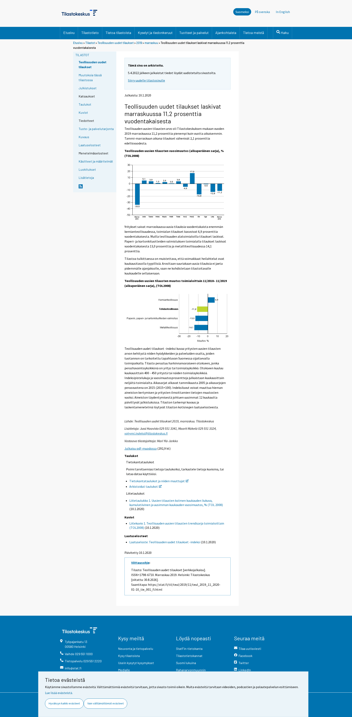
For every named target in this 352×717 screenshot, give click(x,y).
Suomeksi (242, 12)
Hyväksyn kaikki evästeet (64, 703)
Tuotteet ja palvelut (194, 32)
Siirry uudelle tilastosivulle (146, 80)
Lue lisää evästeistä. (59, 693)
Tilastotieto (90, 32)
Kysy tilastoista (129, 656)
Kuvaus (84, 137)
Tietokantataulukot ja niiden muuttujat (157, 481)
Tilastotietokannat (189, 656)
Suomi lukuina (186, 663)
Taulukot (85, 104)
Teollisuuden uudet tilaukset (116, 43)
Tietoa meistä (253, 32)
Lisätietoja (86, 177)
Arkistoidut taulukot (143, 486)
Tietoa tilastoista (118, 32)
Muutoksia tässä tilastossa (90, 77)
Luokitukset (87, 169)
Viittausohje (140, 563)
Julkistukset (88, 88)
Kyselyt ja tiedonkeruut (155, 32)
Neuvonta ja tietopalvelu (135, 648)
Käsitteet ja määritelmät (96, 161)
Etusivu (69, 32)
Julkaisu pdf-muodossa (140, 448)
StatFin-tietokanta (189, 648)
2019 (139, 43)
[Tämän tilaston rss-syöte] (96, 188)
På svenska (262, 12)
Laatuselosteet (90, 145)
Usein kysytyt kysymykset (136, 663)
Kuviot (83, 112)
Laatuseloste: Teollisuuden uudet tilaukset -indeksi (164, 542)
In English (283, 12)
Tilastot (90, 43)
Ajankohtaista (225, 32)
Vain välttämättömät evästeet (105, 703)
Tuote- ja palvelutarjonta (96, 129)
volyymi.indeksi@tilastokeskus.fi (146, 433)
